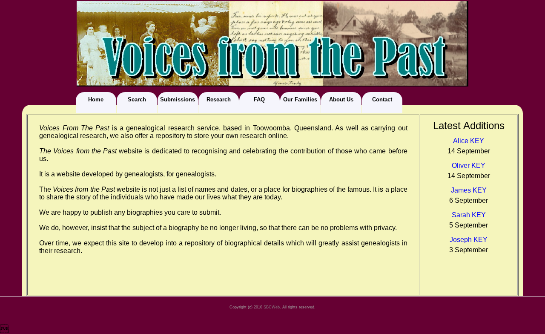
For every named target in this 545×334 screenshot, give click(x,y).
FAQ (259, 99)
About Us (341, 99)
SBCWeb (272, 307)
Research (219, 99)
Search (137, 99)
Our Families (300, 99)
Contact (382, 99)
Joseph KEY (469, 239)
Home (95, 99)
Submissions (177, 99)
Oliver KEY (468, 165)
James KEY (469, 190)
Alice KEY (468, 140)
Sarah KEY (469, 215)
